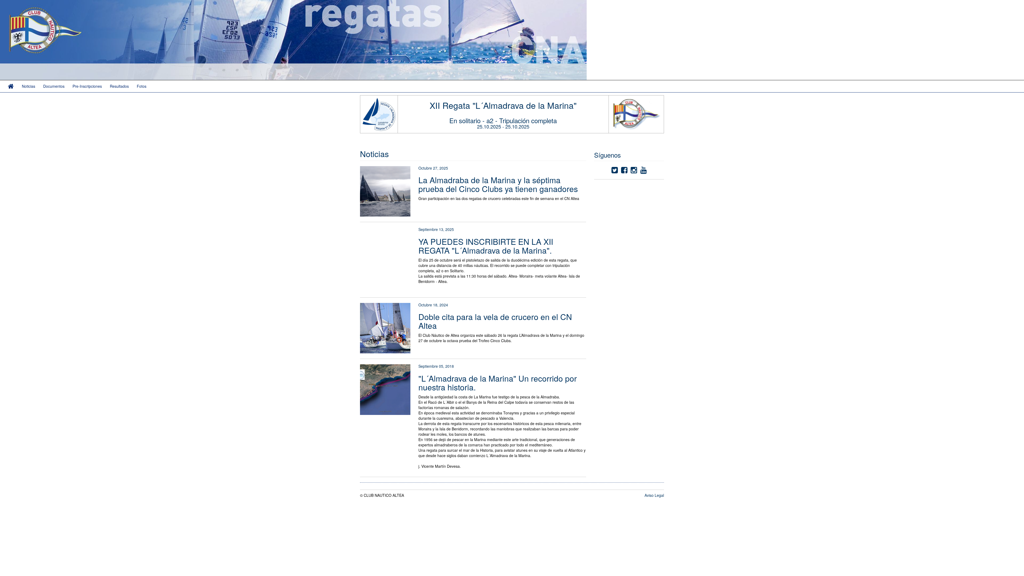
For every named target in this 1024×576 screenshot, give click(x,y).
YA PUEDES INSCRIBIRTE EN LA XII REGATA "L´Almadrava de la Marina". (485, 246)
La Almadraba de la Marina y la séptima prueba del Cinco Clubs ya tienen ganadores (498, 184)
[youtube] (643, 171)
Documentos (54, 86)
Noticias (28, 86)
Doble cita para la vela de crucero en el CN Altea (495, 321)
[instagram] (634, 171)
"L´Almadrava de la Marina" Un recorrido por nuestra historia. (497, 383)
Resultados (119, 86)
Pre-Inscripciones (87, 86)
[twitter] (614, 171)
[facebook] (624, 171)
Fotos (141, 86)
